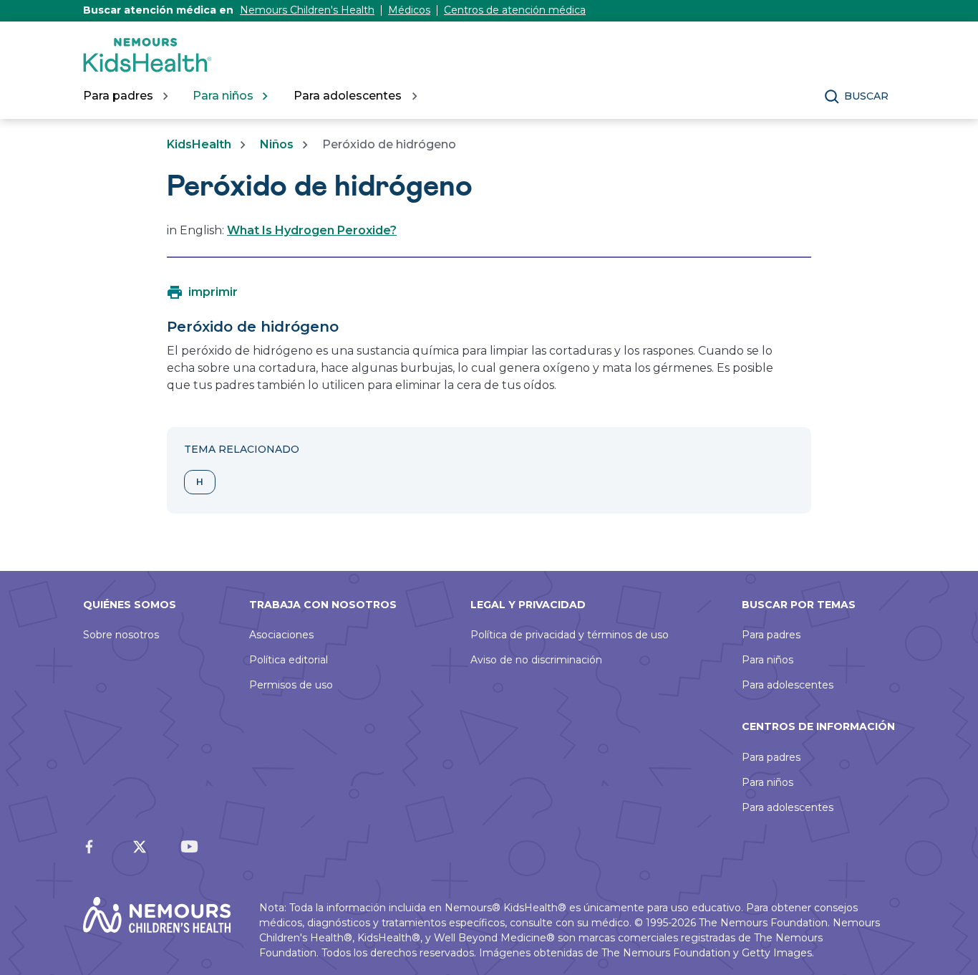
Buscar (866, 96)
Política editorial (288, 659)
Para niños (767, 659)
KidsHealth (199, 144)
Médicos (409, 10)
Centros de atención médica (515, 10)
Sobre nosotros (121, 634)
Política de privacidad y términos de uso (569, 634)
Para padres (771, 634)
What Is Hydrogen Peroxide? (312, 230)
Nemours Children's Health (307, 10)
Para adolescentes (787, 684)
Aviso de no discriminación (536, 659)
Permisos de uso (291, 684)
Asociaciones (281, 634)
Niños (277, 144)
